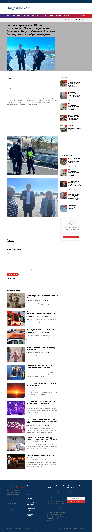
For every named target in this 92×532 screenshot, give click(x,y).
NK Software (33, 528)
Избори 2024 (67, 15)
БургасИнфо (9, 70)
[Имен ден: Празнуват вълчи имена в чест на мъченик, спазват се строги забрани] (63, 118)
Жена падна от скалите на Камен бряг (40, 330)
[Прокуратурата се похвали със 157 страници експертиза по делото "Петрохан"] (16, 443)
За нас (28, 490)
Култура (51, 15)
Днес (13, 15)
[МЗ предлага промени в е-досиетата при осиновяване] (16, 354)
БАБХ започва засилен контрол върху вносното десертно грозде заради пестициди (74, 106)
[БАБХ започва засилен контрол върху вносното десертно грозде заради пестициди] (63, 106)
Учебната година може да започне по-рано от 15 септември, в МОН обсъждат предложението (74, 83)
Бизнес (32, 15)
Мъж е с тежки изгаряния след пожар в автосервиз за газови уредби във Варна (41, 312)
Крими (38, 15)
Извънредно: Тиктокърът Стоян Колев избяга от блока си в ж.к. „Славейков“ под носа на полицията (74, 95)
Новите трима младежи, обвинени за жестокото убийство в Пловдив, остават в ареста (42, 295)
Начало (8, 15)
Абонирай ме (71, 237)
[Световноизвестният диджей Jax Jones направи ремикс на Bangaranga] (16, 408)
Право (46, 300)
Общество (26, 15)
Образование (59, 15)
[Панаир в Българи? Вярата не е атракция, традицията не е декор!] (16, 461)
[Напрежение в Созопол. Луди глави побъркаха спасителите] (63, 208)
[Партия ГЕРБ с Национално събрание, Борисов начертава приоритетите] (16, 372)
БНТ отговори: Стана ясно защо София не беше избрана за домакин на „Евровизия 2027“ (41, 421)
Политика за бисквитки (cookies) (30, 516)
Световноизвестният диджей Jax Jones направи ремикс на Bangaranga (40, 402)
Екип (28, 494)
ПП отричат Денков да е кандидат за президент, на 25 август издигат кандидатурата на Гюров (74, 184)
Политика (19, 15)
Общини (44, 15)
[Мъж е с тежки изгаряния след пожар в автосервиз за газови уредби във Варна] (16, 318)
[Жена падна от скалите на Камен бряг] (16, 336)
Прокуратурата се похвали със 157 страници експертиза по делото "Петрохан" (42, 438)
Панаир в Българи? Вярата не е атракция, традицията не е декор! (41, 456)
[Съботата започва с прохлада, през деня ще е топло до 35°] (16, 390)
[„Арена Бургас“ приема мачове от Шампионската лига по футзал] (63, 128)
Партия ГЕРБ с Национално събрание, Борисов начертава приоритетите (40, 366)
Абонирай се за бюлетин (76, 501)
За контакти (30, 498)
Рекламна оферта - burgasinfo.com (78, 528)
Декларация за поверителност (66, 529)
